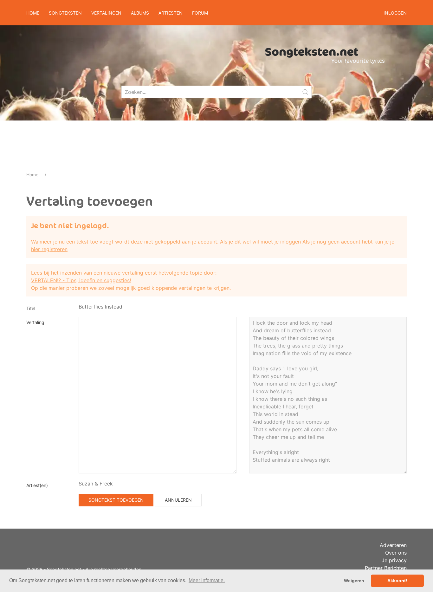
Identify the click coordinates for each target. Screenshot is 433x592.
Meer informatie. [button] (207, 580)
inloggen (290, 241)
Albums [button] (140, 13)
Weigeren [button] (354, 580)
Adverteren (393, 545)
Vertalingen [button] (106, 13)
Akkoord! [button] (397, 580)
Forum (200, 13)
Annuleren (178, 500)
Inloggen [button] (395, 13)
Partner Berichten (386, 568)
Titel (30, 308)
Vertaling (35, 322)
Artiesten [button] (170, 13)
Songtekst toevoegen (116, 500)
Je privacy (394, 560)
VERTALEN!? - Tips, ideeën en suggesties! (81, 280)
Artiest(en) (37, 485)
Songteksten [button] (65, 13)
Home (32, 13)
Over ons (396, 553)
